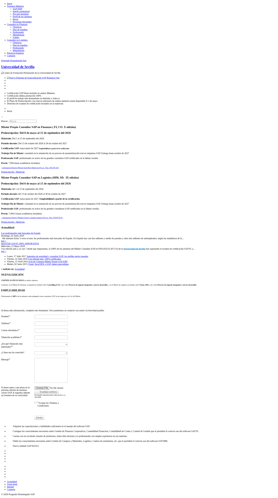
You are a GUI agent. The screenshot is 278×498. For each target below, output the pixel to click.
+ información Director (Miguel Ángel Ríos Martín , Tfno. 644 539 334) (30, 168)
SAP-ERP (17, 9)
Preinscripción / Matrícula (13, 172)
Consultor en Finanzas (17, 24)
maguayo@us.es (42, 218)
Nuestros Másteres (15, 6)
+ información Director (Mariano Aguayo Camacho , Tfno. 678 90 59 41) (32, 218)
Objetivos (17, 27)
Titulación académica (10, 337)
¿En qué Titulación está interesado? (11, 345)
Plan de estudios (20, 29)
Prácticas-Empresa (15, 53)
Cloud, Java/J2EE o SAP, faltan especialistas (48, 264)
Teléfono (5, 323)
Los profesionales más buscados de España (20, 233)
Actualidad (20, 269)
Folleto (16, 37)
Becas (15, 19)
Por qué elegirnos (21, 14)
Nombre (5, 316)
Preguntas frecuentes (22, 22)
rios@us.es (40, 168)
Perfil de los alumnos (22, 16)
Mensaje (5, 359)
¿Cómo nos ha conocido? (12, 352)
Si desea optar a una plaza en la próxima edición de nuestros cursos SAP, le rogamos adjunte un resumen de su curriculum (15, 391)
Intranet (10, 487)
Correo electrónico (9, 330)
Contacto (11, 55)
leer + (3, 241)
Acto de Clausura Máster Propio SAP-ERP (48, 261)
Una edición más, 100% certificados (44, 259)
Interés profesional (21, 11)
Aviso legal (12, 484)
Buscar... (5, 121)
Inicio (9, 3)
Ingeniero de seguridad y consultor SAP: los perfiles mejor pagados (57, 256)
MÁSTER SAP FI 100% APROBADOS (20, 243)
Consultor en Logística (17, 40)
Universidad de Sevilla (134, 249)
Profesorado (18, 32)
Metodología (18, 35)
